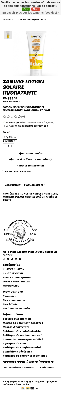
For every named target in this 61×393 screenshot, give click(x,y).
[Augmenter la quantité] (11, 146)
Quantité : (9, 141)
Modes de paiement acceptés (23, 323)
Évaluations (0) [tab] (34, 184)
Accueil (7, 19)
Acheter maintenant (30, 165)
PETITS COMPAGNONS (17, 277)
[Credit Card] (23, 388)
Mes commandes (14, 300)
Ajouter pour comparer (18, 171)
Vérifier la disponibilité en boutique (27, 126)
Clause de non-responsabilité (23, 339)
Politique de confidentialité (22, 331)
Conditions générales (17, 351)
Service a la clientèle (17, 318)
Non (35, 9)
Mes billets (10, 304)
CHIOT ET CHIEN (13, 273)
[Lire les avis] (12, 116)
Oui (25, 9)
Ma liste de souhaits (16, 308)
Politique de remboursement (22, 335)
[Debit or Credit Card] (32, 388)
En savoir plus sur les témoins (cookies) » (30, 12)
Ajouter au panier (30, 153)
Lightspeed (36, 384)
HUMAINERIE (11, 285)
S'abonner (47, 367)
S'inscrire (9, 296)
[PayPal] (28, 388)
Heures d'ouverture (16, 327)
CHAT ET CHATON (13, 269)
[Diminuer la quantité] (5, 146)
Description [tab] (13, 184)
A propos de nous (14, 343)
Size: (6, 132)
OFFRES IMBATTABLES (16, 281)
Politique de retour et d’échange (25, 355)
